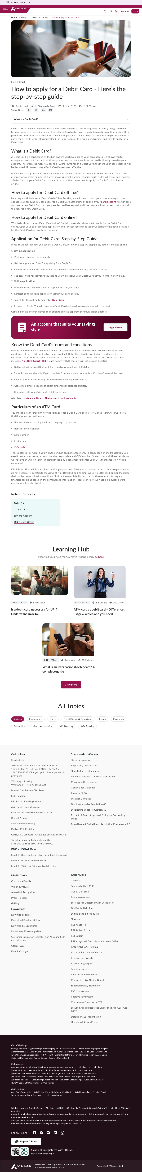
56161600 (30, 843)
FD (106, 1048)
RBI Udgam (77, 935)
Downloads (18, 908)
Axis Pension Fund (97, 1092)
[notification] (105, 11)
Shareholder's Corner (84, 754)
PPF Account (47, 1054)
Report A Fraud (19, 817)
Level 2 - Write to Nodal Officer (28, 860)
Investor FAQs (79, 793)
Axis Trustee (18, 1095)
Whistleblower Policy (23, 823)
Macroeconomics (42, 726)
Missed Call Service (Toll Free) (28, 790)
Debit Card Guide (39, 17)
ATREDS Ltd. (44, 1095)
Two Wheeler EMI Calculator (25, 1082)
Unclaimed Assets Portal (84, 1022)
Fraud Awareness (80, 897)
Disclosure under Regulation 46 (88, 804)
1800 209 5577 (48, 765)
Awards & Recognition (23, 892)
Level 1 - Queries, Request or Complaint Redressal (39, 854)
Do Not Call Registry (22, 829)
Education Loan (87, 1051)
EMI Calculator (19, 1070)
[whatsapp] (116, 11)
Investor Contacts (81, 798)
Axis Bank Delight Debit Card (38, 360)
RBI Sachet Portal (80, 930)
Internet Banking (20, 1058)
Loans (102, 718)
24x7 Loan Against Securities (25, 1054)
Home (14, 17)
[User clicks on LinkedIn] (55, 1133)
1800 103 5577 (19, 768)
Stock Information (81, 759)
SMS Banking (18, 795)
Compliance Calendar (83, 787)
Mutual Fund (73, 1054)
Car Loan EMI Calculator (92, 1079)
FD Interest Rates (20, 1051)
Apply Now (115, 327)
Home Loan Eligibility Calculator (79, 1076)
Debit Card (58, 299)
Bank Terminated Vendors (85, 974)
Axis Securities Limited (62, 1092)
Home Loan (72, 1051)
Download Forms (20, 914)
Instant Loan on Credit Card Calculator (73, 1070)
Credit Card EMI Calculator (41, 1070)
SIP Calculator (47, 1082)
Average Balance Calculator (24, 1067)
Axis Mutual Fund (42, 1092)
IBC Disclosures (80, 991)
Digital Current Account (63, 1048)
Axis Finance (81, 1092)
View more (71, 684)
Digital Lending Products (85, 913)
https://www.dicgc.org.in (42, 1153)
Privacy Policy (54, 1164)
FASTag (84, 1054)
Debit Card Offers (24, 521)
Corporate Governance (84, 782)
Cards (53, 718)
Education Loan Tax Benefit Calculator (61, 1079)
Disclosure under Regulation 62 (88, 809)
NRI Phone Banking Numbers (27, 801)
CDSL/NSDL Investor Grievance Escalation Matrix (38, 834)
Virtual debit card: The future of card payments (50, 398)
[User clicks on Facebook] (34, 1133)
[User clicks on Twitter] (41, 1133)
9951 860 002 (46, 843)
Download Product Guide (25, 920)
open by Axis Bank (98, 1054)
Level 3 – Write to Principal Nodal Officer (34, 865)
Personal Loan (49, 1051)
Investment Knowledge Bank (27, 931)
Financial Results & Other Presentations (93, 776)
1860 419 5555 (49, 768)
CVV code (19, 447)
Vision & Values (20, 886)
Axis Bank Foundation (21, 1092)
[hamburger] (5, 9)
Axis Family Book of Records (43, 1058)
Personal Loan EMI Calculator (26, 1073)
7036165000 (39, 784)
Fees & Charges (19, 951)
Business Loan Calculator (24, 1076)
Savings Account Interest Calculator (56, 1067)
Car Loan (61, 1051)
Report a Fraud (28, 1141)
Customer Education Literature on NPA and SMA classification (38, 938)
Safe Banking (87, 726)
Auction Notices (80, 968)
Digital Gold (60, 1054)
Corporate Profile (21, 881)
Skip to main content (15, 2)
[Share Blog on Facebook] (28, 110)
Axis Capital (30, 1095)
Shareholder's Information (85, 770)
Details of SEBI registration (86, 1016)
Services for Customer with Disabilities (92, 902)
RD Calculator (96, 1067)
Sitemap (75, 919)
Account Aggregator (82, 963)
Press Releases (19, 897)
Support (125, 11)
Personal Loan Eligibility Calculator (58, 1073)
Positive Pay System (82, 996)
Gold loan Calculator (86, 1073)
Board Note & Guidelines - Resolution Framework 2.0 (100, 824)
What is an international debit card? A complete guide (68, 669)
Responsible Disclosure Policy (49, 1167)
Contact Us (17, 759)
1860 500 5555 (19, 772)
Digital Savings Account (39, 1048)
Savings (18, 718)
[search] (110, 11)
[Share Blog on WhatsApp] (50, 110)
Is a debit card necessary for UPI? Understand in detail (34, 611)
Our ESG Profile (80, 891)
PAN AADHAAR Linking (84, 946)
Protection (19, 726)
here (101, 556)
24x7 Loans (101, 1051)
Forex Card (63, 1058)
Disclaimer (40, 1164)
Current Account (85, 1048)
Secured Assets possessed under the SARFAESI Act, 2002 (99, 1009)
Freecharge (56, 1095)
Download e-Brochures (24, 925)
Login (135, 11)
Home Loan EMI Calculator (50, 1076)
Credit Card (20, 509)
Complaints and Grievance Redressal (31, 812)
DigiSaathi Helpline (82, 908)
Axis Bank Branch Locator (25, 806)
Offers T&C (17, 945)
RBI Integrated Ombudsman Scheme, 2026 (94, 941)
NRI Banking (66, 726)
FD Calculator (81, 1067)
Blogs (24, 17)
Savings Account (23, 515)
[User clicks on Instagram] (62, 1133)
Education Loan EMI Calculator (27, 1079)
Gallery (15, 903)
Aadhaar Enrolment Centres (86, 952)
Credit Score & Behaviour (78, 718)
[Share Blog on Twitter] (36, 110)
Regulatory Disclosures (84, 765)
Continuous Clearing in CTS (86, 1002)
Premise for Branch (82, 957)
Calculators (17, 1063)
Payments (118, 718)
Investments (36, 718)
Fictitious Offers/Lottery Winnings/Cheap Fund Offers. (52, 1123)
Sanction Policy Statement (85, 985)
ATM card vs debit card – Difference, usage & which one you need (99, 611)
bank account (108, 201)
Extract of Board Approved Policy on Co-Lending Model (98, 817)
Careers (75, 880)
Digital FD (99, 1048)
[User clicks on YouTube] (48, 1133)
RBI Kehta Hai (79, 924)
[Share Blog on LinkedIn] (43, 110)
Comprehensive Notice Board (87, 980)
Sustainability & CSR (82, 886)
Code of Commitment (74, 1164)
